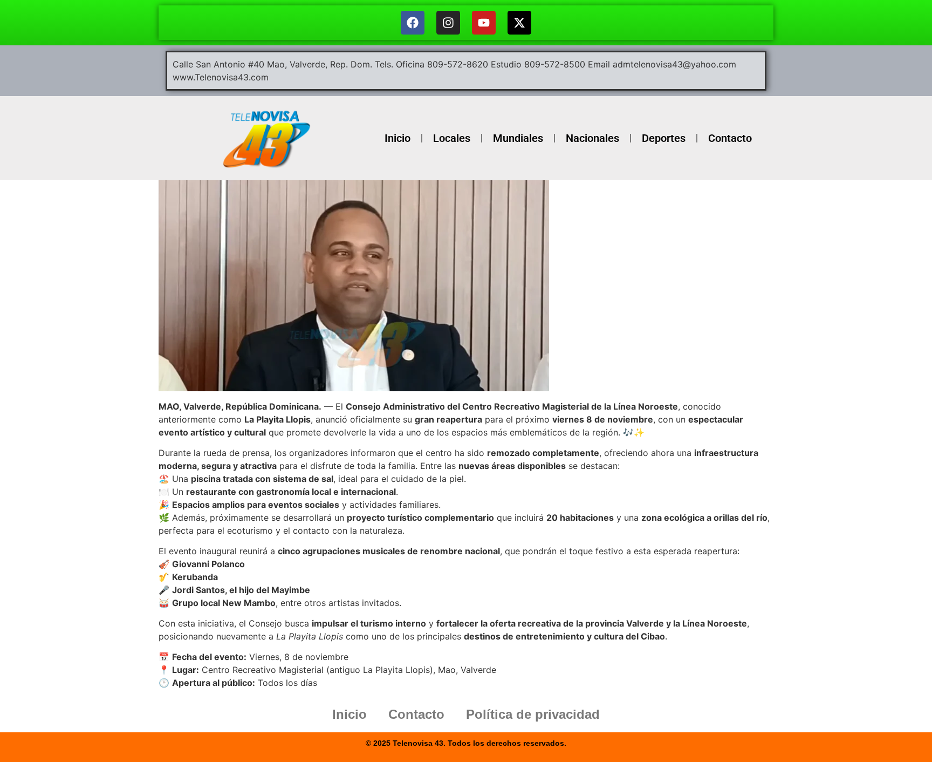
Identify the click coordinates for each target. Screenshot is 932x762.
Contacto (730, 138)
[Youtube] (484, 23)
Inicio (397, 138)
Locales (451, 138)
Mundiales (518, 138)
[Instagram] (448, 23)
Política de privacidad (533, 714)
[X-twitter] (519, 23)
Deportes (664, 138)
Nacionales (592, 138)
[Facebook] (412, 23)
